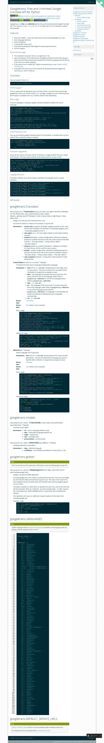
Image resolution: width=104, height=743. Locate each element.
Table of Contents (79, 8)
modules (91, 2)
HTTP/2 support (82, 21)
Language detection (83, 29)
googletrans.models (79, 35)
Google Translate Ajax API (31, 26)
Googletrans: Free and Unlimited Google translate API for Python (83, 13)
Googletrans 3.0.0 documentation (21, 2)
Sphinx (82, 741)
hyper (37, 93)
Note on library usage (83, 17)
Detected (29, 362)
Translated (29, 301)
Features (77, 15)
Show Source (77, 50)
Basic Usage (80, 23)
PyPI (26, 80)
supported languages (35, 527)
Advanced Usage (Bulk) (84, 27)
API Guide (78, 31)
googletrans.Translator (80, 33)
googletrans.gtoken (79, 36)
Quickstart (78, 19)
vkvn (94, 741)
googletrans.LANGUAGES (80, 38)
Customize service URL (84, 25)
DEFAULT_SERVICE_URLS (19, 727)
